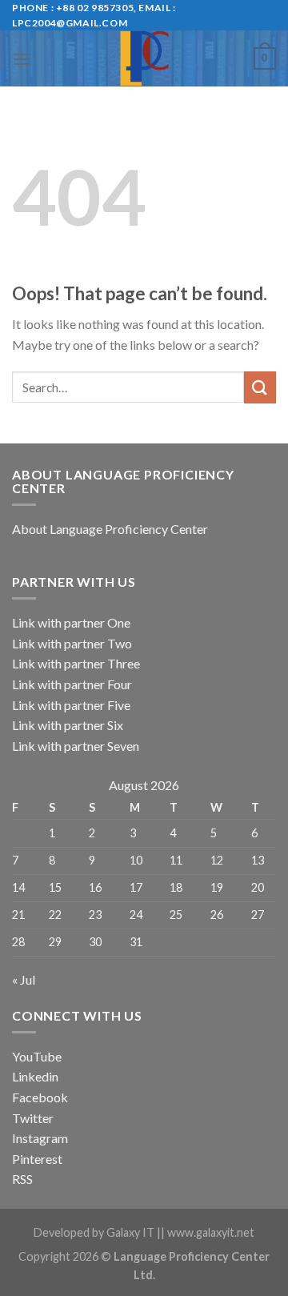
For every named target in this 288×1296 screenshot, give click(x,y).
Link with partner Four (72, 684)
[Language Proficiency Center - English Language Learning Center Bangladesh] (144, 58)
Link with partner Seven (75, 745)
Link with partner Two (72, 643)
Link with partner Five (71, 704)
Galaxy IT (130, 1232)
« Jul (23, 979)
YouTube (37, 1056)
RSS (22, 1178)
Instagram (40, 1138)
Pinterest (37, 1158)
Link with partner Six (67, 724)
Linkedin (35, 1076)
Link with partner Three (76, 663)
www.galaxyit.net (210, 1232)
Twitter (33, 1117)
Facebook (40, 1097)
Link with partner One (71, 622)
